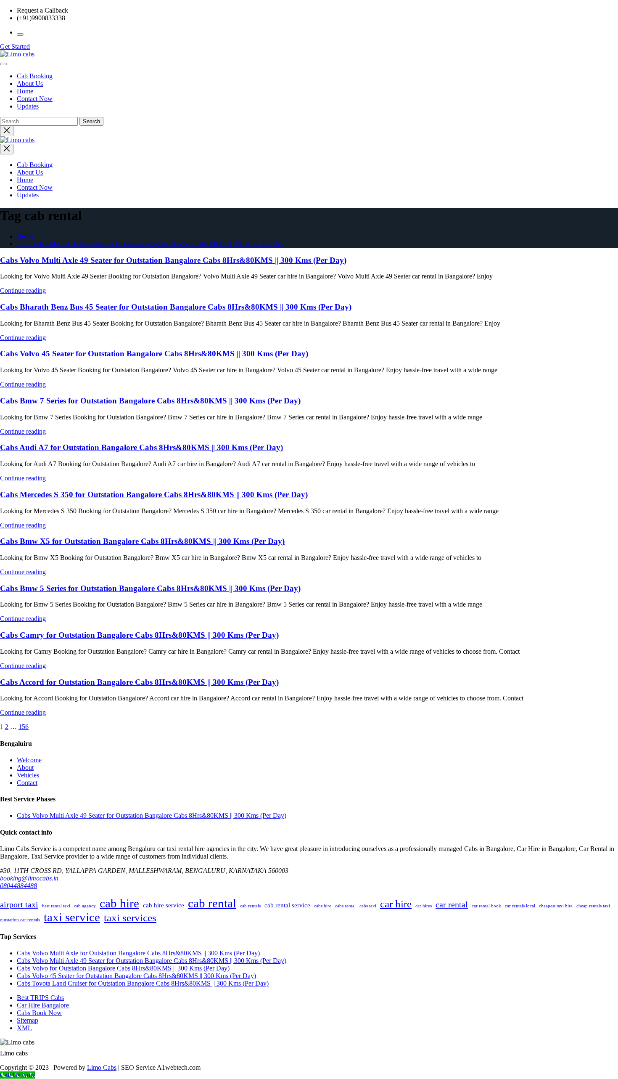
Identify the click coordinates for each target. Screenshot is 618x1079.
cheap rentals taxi (593, 906)
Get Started (15, 46)
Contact (27, 782)
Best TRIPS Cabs (40, 997)
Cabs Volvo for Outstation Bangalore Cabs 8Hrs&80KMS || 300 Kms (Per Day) (123, 968)
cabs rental (345, 906)
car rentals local (520, 906)
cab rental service (287, 905)
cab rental (212, 903)
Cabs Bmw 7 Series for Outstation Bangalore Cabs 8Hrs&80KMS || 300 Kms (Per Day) (150, 400)
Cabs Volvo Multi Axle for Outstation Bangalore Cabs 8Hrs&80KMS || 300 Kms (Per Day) (138, 953)
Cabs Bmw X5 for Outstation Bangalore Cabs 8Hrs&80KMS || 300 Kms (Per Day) (142, 541)
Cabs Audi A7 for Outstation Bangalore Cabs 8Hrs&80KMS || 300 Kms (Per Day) (141, 447)
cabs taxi (367, 906)
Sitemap (27, 1020)
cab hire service (163, 905)
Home (25, 91)
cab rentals (250, 906)
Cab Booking (35, 76)
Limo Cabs (101, 1067)
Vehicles (28, 775)
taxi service (72, 917)
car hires (423, 906)
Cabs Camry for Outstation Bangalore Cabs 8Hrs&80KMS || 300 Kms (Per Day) (139, 635)
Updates (28, 106)
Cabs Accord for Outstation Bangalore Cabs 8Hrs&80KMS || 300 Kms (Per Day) (139, 682)
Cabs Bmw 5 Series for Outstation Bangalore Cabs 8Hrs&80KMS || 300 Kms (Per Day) (150, 588)
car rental (452, 904)
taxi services (130, 917)
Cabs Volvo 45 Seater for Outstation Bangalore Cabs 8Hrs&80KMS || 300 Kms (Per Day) (154, 353)
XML (24, 1027)
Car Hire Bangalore (43, 1005)
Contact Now (35, 98)
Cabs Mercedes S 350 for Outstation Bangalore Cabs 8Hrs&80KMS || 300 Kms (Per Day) (154, 494)
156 (23, 726)
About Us (30, 83)
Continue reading (23, 290)
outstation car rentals (20, 919)
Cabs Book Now (39, 1012)
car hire (396, 903)
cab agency (85, 906)
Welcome (29, 760)
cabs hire (322, 906)
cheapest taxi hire (556, 906)
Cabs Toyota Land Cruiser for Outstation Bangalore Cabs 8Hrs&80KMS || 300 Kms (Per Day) (143, 983)
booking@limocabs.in (29, 878)
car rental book (486, 906)
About (25, 767)
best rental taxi (56, 906)
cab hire (119, 903)
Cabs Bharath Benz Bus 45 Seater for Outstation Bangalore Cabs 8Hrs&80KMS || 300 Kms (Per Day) (175, 306)
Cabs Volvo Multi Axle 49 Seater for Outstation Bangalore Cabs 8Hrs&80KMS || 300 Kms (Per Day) (151, 243)
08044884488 (18, 885)
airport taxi (19, 904)
